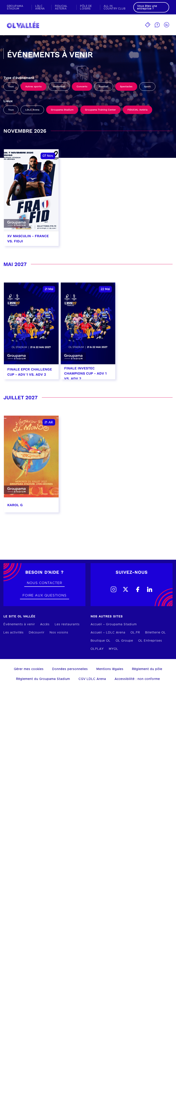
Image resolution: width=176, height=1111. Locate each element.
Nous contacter (44, 583)
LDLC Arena (32, 109)
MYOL (113, 648)
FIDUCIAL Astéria (137, 109)
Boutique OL (101, 640)
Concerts (82, 86)
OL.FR (135, 632)
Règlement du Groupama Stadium (43, 679)
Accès (45, 624)
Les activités (13, 632)
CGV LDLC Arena (92, 679)
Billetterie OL (155, 632)
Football (103, 86)
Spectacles (126, 86)
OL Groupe (124, 640)
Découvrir (36, 632)
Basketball (59, 86)
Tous (11, 86)
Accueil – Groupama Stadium (114, 624)
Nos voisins (59, 632)
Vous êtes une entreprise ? (147, 7)
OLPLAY (97, 648)
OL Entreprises (150, 640)
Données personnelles (70, 669)
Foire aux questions (45, 595)
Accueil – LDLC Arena (108, 632)
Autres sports (33, 86)
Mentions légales (109, 669)
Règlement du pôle (147, 669)
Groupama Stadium (62, 109)
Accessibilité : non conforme (137, 679)
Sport (147, 86)
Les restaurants (67, 624)
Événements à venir (19, 624)
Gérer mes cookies (29, 669)
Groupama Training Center (100, 109)
